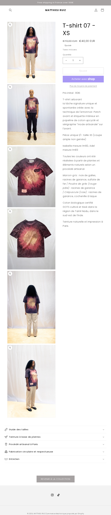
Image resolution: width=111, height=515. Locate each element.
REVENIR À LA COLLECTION (55, 479)
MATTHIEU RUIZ (40, 514)
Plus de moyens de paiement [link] (83, 86)
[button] (10, 10)
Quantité (67, 54)
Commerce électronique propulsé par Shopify (65, 514)
